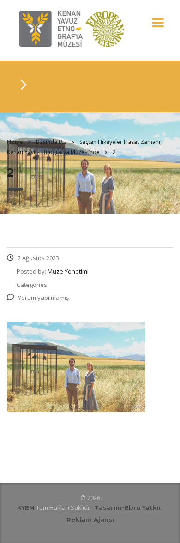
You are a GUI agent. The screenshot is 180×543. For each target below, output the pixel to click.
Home (15, 142)
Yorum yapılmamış (43, 297)
